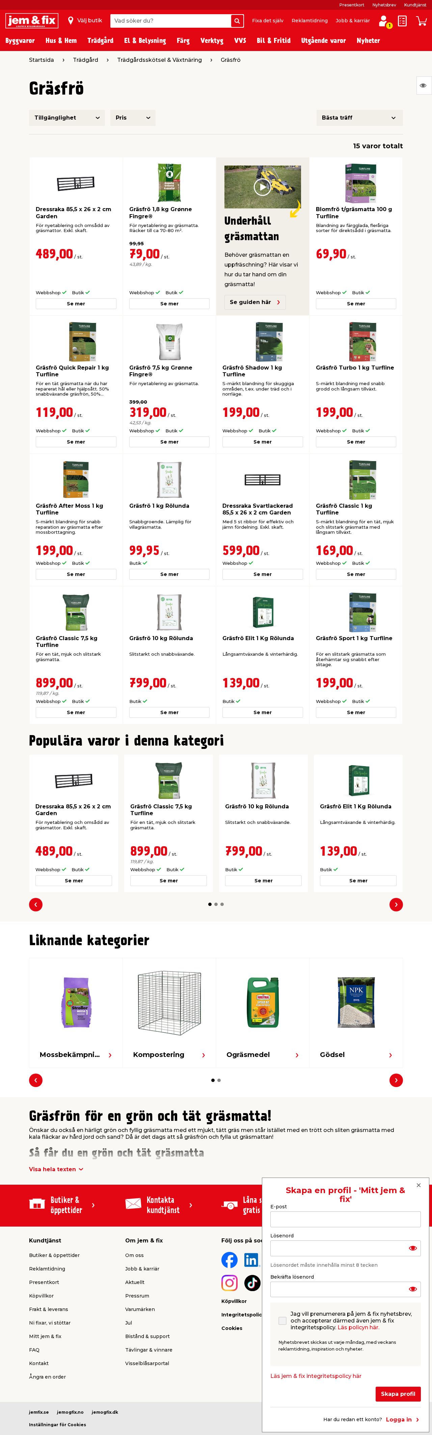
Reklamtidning (310, 21)
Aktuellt (134, 1282)
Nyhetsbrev (384, 5)
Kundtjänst (415, 5)
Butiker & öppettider (54, 1255)
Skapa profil (398, 1394)
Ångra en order (47, 1377)
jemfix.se (39, 1412)
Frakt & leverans (48, 1309)
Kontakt (39, 1363)
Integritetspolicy (243, 1315)
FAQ (34, 1350)
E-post (278, 1207)
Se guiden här (250, 302)
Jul (128, 1323)
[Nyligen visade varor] (424, 85)
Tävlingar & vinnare (148, 1350)
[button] (210, 904)
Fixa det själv (268, 21)
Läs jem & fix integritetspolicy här (315, 1376)
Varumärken (140, 1309)
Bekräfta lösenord (292, 1277)
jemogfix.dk (105, 1412)
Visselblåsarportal (147, 1363)
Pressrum (137, 1296)
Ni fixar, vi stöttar (50, 1323)
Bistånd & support (147, 1336)
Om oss (134, 1255)
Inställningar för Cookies (57, 1425)
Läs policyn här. (358, 1327)
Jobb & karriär (353, 21)
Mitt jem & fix (45, 1336)
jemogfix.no (70, 1412)
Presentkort (352, 5)
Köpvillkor (41, 1296)
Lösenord (282, 1235)
